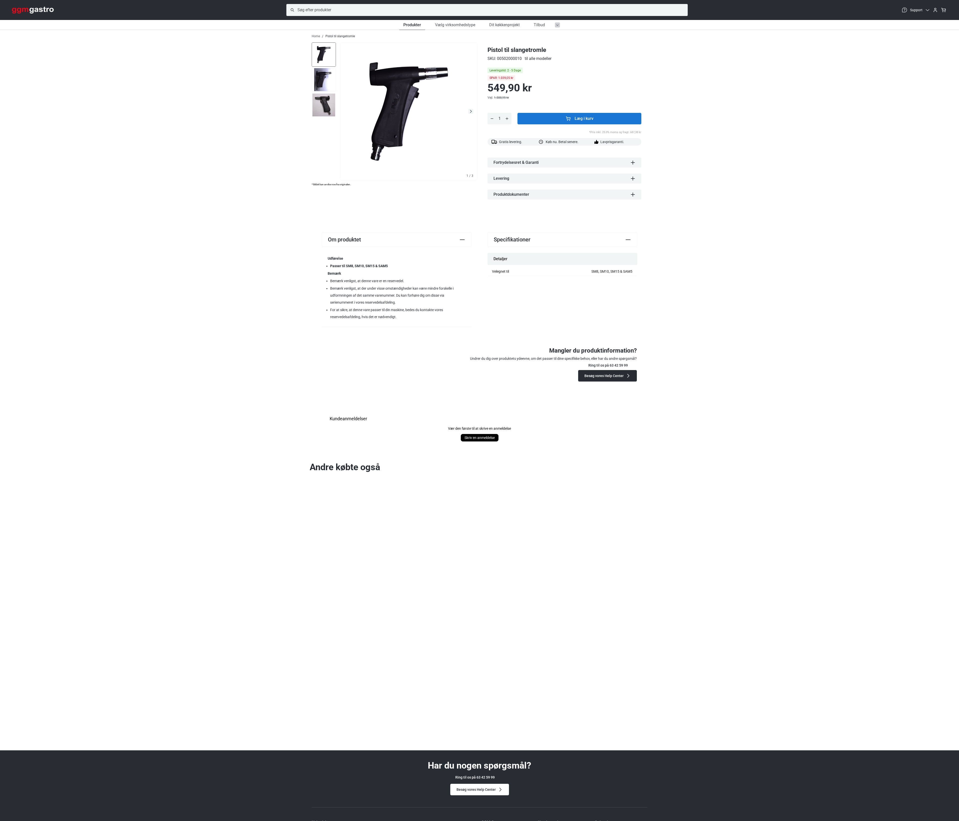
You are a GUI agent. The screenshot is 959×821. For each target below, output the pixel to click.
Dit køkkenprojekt (504, 24)
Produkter (412, 24)
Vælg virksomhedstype (455, 24)
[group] (324, 54)
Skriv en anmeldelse (480, 438)
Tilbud (539, 24)
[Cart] (943, 9)
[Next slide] (470, 111)
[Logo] (33, 9)
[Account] (935, 10)
